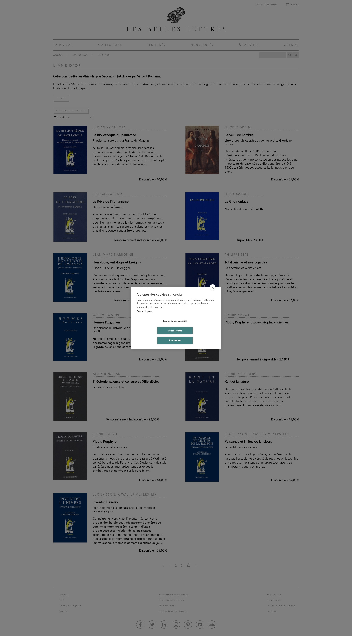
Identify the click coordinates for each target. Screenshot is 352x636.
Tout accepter (175, 330)
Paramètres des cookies (175, 321)
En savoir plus (144, 311)
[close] (213, 287)
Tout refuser (175, 340)
